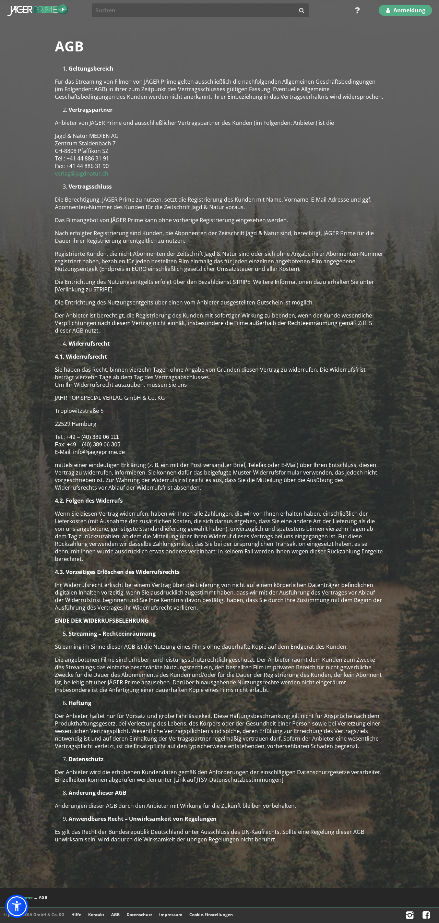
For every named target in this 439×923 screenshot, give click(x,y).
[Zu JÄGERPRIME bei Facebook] (427, 917)
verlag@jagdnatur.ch (81, 173)
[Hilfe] (355, 10)
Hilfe (76, 915)
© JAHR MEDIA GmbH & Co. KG (33, 915)
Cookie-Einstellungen (211, 915)
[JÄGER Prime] (38, 10)
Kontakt (96, 915)
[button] (17, 906)
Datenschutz (139, 915)
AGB (115, 915)
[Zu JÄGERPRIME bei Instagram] (410, 917)
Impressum (170, 915)
